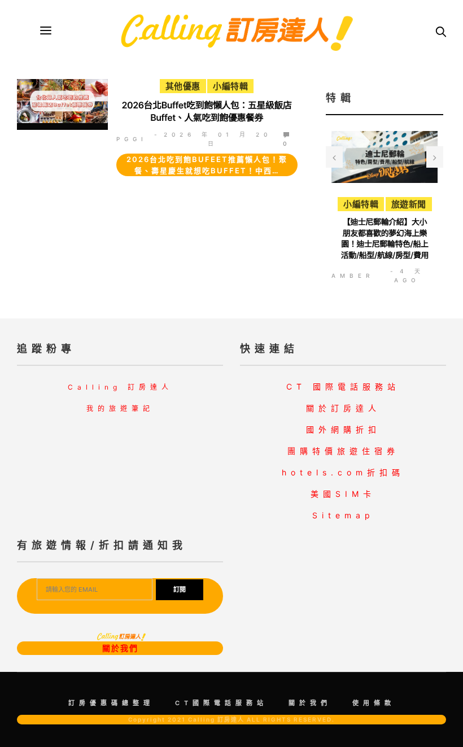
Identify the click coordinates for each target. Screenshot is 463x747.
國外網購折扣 (343, 429)
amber (352, 275)
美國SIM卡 (343, 494)
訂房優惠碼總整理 (111, 703)
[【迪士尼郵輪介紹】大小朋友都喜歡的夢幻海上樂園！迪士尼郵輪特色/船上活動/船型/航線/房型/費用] (384, 157)
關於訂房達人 (343, 408)
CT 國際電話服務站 (343, 386)
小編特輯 (230, 86)
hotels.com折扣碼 (343, 472)
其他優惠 (182, 86)
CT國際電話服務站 (221, 703)
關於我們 (120, 648)
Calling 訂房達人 (120, 387)
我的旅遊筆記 (120, 408)
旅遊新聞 (408, 204)
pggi (131, 139)
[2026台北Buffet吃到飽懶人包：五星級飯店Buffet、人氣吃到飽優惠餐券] (62, 101)
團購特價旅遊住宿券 (343, 451)
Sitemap (343, 515)
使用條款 (373, 703)
